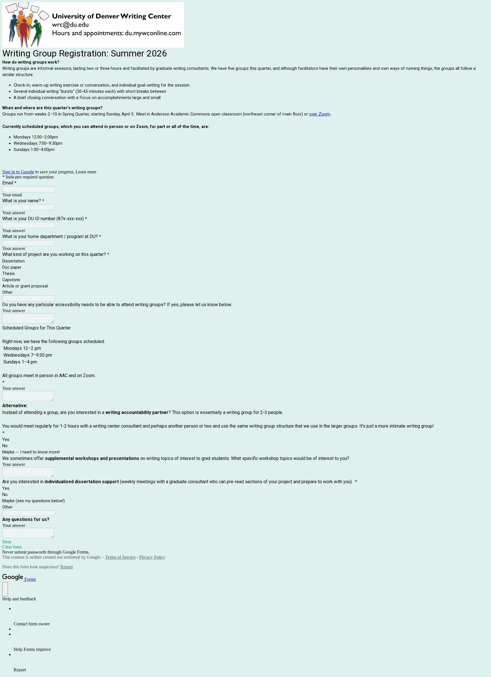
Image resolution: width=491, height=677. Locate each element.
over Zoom (319, 114)
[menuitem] (251, 616)
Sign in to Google (18, 171)
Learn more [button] (86, 171)
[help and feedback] (5, 589)
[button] (245, 541)
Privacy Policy (152, 557)
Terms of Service (120, 557)
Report (67, 566)
